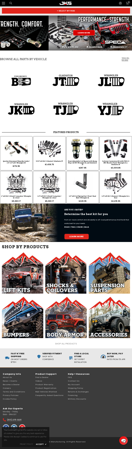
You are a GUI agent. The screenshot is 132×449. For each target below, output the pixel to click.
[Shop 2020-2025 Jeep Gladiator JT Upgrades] (66, 80)
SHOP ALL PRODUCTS (66, 343)
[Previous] (59, 45)
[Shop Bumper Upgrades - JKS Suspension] (22, 317)
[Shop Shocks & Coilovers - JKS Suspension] (66, 273)
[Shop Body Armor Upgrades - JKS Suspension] (66, 317)
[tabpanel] (66, 33)
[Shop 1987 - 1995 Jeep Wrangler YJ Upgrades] (110, 109)
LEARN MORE (35, 32)
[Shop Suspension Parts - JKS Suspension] (109, 273)
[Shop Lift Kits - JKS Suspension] (22, 273)
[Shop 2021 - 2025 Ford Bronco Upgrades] (21, 80)
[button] (123, 440)
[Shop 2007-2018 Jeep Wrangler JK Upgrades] (21, 109)
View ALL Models (125, 59)
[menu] (3, 3)
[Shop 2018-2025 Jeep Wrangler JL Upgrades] (110, 80)
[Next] (72, 45)
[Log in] (120, 3)
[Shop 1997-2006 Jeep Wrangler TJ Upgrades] (66, 109)
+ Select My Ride (66, 11)
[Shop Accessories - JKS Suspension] (109, 317)
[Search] (10, 3)
